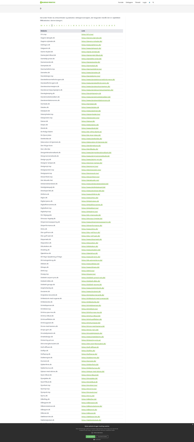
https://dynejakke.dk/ (90, 378)
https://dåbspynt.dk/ (89, 410)
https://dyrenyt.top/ (89, 389)
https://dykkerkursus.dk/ (91, 368)
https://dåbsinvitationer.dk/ (92, 406)
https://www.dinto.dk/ (90, 229)
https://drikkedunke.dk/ (90, 302)
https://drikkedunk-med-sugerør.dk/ (95, 298)
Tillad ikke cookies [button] (102, 436)
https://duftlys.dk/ (88, 350)
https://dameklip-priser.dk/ (92, 59)
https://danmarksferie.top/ (92, 69)
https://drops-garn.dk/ (90, 330)
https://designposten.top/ (91, 170)
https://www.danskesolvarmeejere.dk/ (96, 86)
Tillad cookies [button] (90, 436)
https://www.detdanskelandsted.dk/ (95, 184)
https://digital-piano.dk (90, 201)
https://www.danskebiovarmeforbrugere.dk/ (98, 79)
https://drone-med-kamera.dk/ (93, 326)
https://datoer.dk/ (88, 121)
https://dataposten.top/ (90, 118)
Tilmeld (137, 2)
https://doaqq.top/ (89, 274)
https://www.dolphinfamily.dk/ (93, 288)
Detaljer (113, 430)
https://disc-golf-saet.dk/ (91, 236)
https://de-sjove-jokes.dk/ (91, 135)
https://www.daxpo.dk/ (90, 125)
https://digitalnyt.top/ (90, 211)
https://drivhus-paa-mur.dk (92, 312)
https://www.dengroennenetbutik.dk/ (96, 156)
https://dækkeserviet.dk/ (91, 416)
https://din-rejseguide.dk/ (91, 215)
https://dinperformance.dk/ (92, 225)
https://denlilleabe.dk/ (90, 149)
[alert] (97, 432)
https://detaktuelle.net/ (90, 180)
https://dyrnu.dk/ (88, 396)
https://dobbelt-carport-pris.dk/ (93, 277)
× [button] (192, 424)
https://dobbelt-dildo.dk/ (91, 281)
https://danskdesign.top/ (91, 76)
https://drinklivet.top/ (90, 309)
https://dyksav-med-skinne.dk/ (93, 371)
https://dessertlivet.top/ (91, 177)
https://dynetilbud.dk (89, 382)
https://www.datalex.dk (90, 107)
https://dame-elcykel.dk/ (91, 52)
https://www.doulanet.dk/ (91, 291)
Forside (120, 2)
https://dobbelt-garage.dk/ (92, 284)
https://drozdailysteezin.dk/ (92, 333)
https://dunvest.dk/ (89, 361)
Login (145, 2)
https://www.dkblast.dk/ (91, 264)
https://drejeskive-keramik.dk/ (93, 295)
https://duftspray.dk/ (89, 354)
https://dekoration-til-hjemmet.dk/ (94, 142)
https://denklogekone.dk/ (91, 145)
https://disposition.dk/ (90, 243)
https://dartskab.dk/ (89, 104)
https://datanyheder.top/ (91, 114)
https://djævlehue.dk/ (90, 253)
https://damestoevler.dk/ (91, 62)
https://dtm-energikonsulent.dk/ (94, 344)
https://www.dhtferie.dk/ (91, 194)
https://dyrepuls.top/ (89, 392)
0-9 (41, 25)
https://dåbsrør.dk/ (89, 413)
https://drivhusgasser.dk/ (91, 323)
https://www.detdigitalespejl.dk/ (93, 187)
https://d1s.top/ (87, 34)
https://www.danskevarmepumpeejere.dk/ (97, 90)
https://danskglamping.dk (91, 93)
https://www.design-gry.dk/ (92, 159)
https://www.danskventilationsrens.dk (96, 100)
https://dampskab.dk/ (90, 65)
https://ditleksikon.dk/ (90, 246)
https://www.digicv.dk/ (90, 198)
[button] (97, 439)
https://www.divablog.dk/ (91, 250)
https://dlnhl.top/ (88, 271)
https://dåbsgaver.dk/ (90, 403)
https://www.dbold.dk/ (90, 128)
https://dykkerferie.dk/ (90, 364)
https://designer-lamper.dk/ (92, 163)
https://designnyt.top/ (90, 166)
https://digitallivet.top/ (90, 208)
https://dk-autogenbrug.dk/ (92, 260)
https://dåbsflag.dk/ (89, 399)
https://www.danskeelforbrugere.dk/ (95, 83)
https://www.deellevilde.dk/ (92, 139)
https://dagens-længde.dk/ (92, 38)
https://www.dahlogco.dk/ (91, 45)
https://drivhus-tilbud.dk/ (91, 316)
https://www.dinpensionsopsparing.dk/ (96, 222)
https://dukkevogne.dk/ (90, 357)
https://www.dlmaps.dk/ (91, 267)
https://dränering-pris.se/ (91, 340)
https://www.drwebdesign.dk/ (93, 337)
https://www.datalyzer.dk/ (91, 111)
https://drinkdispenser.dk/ (91, 305)
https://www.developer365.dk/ (93, 191)
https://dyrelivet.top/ (89, 385)
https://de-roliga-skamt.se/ (92, 132)
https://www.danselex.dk (91, 72)
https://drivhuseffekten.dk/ (92, 319)
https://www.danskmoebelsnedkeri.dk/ (96, 97)
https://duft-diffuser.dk (90, 347)
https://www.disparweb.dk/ (92, 239)
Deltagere (129, 2)
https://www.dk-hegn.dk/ (91, 257)
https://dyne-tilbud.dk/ (90, 375)
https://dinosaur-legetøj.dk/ (92, 218)
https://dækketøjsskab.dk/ (91, 420)
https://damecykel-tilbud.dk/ (92, 55)
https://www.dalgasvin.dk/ (91, 48)
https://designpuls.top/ (90, 173)
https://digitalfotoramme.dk (92, 204)
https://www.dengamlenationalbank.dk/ (96, 152)
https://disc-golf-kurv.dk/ (91, 232)
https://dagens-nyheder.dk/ (92, 41)
